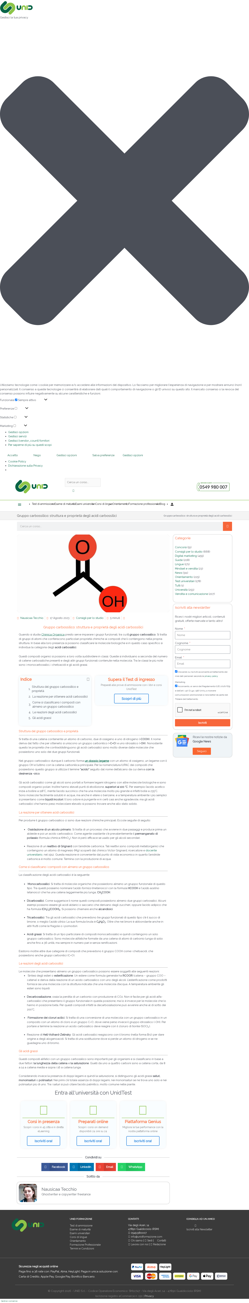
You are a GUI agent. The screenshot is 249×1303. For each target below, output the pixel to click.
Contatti (161, 1240)
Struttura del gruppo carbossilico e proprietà (55, 689)
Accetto (12, 455)
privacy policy (211, 676)
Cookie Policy (17, 461)
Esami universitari (80, 1233)
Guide (179, 560)
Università (181, 589)
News (178, 572)
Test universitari (184, 581)
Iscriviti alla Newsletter (199, 1229)
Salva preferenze (103, 455)
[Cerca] (227, 526)
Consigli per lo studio (90, 618)
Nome (179, 628)
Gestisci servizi (17, 436)
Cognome (182, 643)
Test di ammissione (81, 1225)
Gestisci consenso (9, 1301)
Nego (37, 455)
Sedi (149, 1240)
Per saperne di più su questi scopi (30, 445)
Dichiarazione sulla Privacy (25, 465)
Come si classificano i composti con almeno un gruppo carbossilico (56, 704)
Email (179, 657)
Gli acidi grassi (41, 718)
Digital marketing (186, 555)
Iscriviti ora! (43, 1141)
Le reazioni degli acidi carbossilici (54, 712)
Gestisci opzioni (18, 432)
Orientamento (184, 577)
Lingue (179, 564)
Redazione (159, 1244)
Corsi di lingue (78, 1237)
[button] (124, 201)
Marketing (180, 682)
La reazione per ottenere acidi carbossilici (60, 696)
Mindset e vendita (186, 568)
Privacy (149, 1296)
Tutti (177, 585)
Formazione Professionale (85, 1244)
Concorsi (181, 547)
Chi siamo (136, 1240)
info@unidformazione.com (146, 1236)
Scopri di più (131, 699)
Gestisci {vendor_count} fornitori (28, 440)
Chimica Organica (53, 634)
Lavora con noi (139, 1244)
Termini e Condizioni (82, 1248)
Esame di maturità (80, 1229)
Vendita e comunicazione (191, 594)
